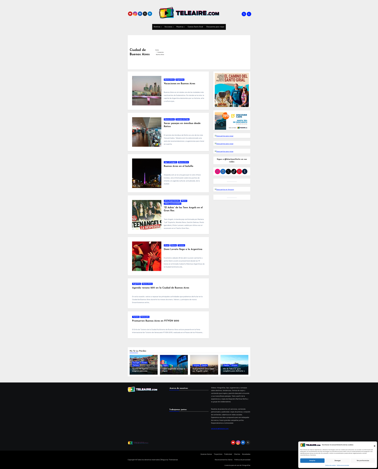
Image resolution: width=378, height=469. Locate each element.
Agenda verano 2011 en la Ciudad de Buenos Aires (160, 288)
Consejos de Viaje (182, 119)
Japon (165, 365)
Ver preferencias (363, 460)
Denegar (338, 460)
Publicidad (228, 454)
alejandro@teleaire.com (220, 429)
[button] (373, 444)
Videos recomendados (173, 203)
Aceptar (312, 460)
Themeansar (173, 460)
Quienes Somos (206, 454)
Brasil (167, 245)
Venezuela (145, 317)
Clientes (237, 454)
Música (184, 201)
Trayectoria (218, 454)
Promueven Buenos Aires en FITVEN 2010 (155, 321)
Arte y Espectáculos (172, 201)
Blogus (163, 460)
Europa (144, 362)
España (204, 365)
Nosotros (180, 27)
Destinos (157, 27)
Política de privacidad (343, 465)
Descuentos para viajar (215, 27)
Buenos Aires (169, 79)
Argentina (180, 79)
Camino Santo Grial (195, 27)
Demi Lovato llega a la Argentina (183, 249)
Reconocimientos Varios (223, 460)
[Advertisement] (208, 52)
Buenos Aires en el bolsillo (178, 166)
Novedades (246, 454)
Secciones (169, 27)
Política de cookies (330, 465)
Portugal (136, 362)
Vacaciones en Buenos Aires (179, 83)
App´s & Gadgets (170, 162)
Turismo (181, 245)
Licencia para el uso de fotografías (237, 465)
